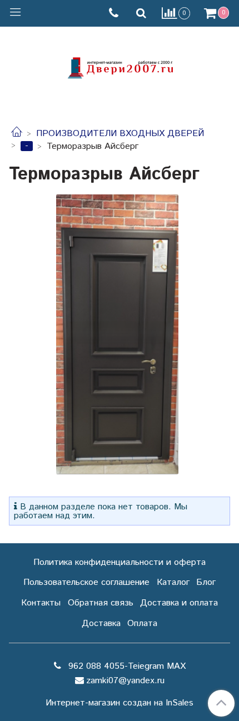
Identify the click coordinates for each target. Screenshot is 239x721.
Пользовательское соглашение (86, 582)
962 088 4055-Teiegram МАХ (126, 666)
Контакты (41, 603)
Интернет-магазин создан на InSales (119, 703)
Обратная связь (100, 603)
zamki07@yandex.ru (125, 680)
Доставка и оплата (179, 603)
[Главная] (16, 133)
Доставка (101, 623)
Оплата (142, 623)
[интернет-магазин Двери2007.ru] (119, 66)
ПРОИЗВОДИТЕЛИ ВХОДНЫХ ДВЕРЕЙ (120, 133)
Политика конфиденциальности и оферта (119, 562)
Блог (206, 582)
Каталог (173, 582)
